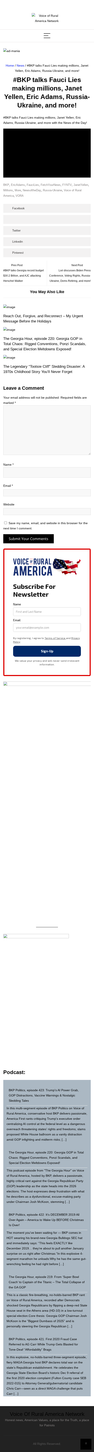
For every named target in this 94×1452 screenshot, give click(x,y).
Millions (8, 190)
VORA (20, 195)
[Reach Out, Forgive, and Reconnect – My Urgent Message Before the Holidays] (47, 307)
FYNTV (67, 184)
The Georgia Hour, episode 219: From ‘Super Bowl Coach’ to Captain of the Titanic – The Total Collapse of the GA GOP (47, 1282)
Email (8, 485)
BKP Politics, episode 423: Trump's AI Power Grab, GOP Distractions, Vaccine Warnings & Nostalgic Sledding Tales (44, 1095)
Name (8, 464)
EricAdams (18, 184)
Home (10, 65)
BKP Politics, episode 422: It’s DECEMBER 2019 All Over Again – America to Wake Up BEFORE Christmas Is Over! (46, 1220)
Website (8, 504)
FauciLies (33, 184)
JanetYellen (80, 184)
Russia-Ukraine (52, 190)
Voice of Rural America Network (47, 1414)
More (18, 190)
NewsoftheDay (32, 190)
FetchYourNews (51, 184)
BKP (6, 184)
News (20, 65)
